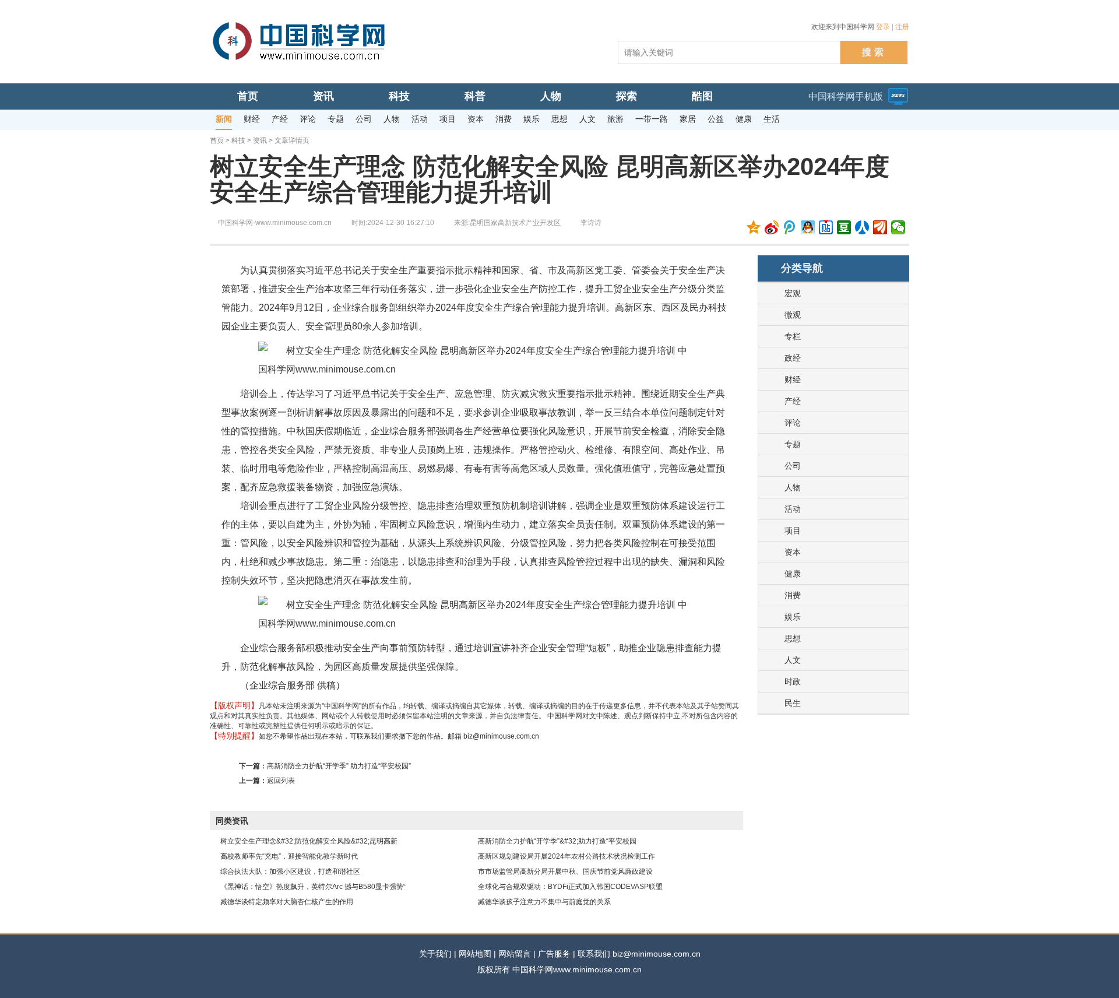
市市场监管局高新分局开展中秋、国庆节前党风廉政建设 (565, 871)
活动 (792, 509)
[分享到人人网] (862, 227)
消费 (792, 595)
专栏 (792, 336)
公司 (792, 465)
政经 (792, 358)
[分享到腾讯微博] (790, 227)
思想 (792, 638)
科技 (238, 140)
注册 (902, 27)
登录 (883, 27)
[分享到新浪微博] (772, 227)
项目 (792, 530)
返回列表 (281, 780)
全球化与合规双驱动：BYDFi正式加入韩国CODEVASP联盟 (570, 887)
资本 (792, 552)
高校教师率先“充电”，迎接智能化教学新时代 (289, 856)
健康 (792, 573)
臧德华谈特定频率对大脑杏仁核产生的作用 (286, 902)
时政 (792, 681)
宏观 (792, 293)
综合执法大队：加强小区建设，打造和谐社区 (290, 871)
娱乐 (792, 616)
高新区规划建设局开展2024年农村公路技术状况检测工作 (566, 856)
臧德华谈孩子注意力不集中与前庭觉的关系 (544, 902)
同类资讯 (232, 820)
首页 (217, 140)
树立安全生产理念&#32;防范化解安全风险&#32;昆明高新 (308, 841)
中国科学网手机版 (845, 96)
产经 (792, 401)
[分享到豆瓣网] (844, 227)
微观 (792, 314)
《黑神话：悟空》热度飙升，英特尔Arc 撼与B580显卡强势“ (313, 887)
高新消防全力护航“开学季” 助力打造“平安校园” (339, 766)
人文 (792, 660)
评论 (792, 422)
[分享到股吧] (880, 227)
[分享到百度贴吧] (826, 227)
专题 (792, 444)
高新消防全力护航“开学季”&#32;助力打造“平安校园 (557, 841)
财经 (792, 379)
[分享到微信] (898, 227)
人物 (792, 487)
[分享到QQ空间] (754, 227)
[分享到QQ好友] (808, 227)
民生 (792, 703)
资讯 (260, 140)
